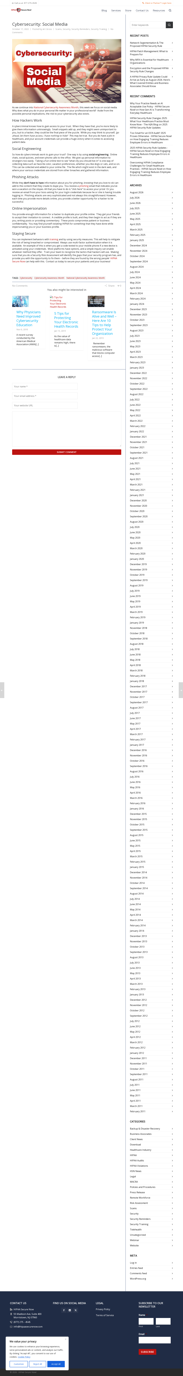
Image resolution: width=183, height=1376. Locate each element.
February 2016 (137, 803)
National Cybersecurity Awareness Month (56, 107)
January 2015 (137, 867)
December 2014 (138, 872)
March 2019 (136, 612)
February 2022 (137, 426)
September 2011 (139, 1074)
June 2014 (135, 904)
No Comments (20, 285)
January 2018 (137, 681)
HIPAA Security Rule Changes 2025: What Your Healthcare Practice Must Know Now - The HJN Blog (149, 121)
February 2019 (137, 617)
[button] (169, 25)
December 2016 (138, 750)
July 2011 (135, 1084)
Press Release (137, 1192)
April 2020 (135, 543)
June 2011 (135, 1090)
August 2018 (136, 644)
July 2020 (135, 527)
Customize (19, 1364)
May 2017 (135, 723)
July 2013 (135, 962)
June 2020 (135, 532)
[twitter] (75, 1310)
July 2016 (135, 776)
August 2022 (136, 394)
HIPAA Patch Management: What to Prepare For (149, 53)
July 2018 (135, 649)
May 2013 (135, 973)
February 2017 (137, 739)
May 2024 (135, 282)
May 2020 (135, 537)
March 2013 (136, 983)
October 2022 (137, 383)
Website (134, 1245)
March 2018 (136, 670)
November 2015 (138, 819)
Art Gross (47, 29)
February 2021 (137, 489)
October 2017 (137, 697)
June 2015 (135, 840)
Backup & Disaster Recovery (145, 1128)
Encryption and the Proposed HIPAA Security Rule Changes (149, 70)
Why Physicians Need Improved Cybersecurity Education (28, 318)
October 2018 (137, 633)
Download (135, 1144)
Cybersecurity (26, 278)
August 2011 (136, 1079)
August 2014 (136, 893)
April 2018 (135, 665)
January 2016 (137, 808)
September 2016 (139, 766)
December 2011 (138, 1058)
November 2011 (138, 1063)
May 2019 (135, 601)
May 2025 (135, 219)
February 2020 (137, 553)
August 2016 (136, 771)
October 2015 (137, 824)
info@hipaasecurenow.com (28, 1326)
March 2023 (136, 357)
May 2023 (135, 346)
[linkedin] (69, 1310)
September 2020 (139, 516)
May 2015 (135, 845)
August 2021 (136, 458)
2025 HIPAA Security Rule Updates (148, 126)
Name (143, 1315)
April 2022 (135, 415)
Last (158, 1326)
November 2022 (138, 378)
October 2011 (137, 1068)
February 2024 (137, 298)
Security (66, 29)
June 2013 (135, 968)
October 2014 (137, 883)
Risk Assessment (139, 1203)
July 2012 (135, 1021)
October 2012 (137, 1010)
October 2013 (137, 946)
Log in (133, 1262)
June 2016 (135, 782)
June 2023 (135, 341)
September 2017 (139, 702)
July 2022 (135, 399)
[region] (37, 1353)
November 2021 (138, 442)
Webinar (134, 1240)
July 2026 (135, 197)
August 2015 (136, 835)
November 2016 (138, 755)
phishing (84, 186)
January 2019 (137, 622)
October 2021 (137, 447)
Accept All (55, 1364)
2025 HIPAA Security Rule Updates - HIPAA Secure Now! (149, 149)
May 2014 (135, 909)
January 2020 (137, 559)
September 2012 (139, 1015)
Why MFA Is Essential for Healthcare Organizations (149, 61)
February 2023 (137, 362)
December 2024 (138, 245)
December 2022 (138, 373)
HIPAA (133, 1155)
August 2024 (136, 266)
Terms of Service (105, 1315)
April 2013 (135, 978)
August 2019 (136, 585)
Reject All (37, 1364)
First (141, 1326)
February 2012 (137, 1047)
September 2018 (139, 638)
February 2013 (137, 989)
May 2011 (135, 1095)
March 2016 (136, 798)
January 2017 (137, 744)
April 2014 (135, 914)
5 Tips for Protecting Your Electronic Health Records (66, 320)
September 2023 (139, 325)
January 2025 (137, 240)
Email (143, 1334)
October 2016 (137, 760)
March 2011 (136, 1106)
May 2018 (135, 659)
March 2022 (136, 420)
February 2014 (137, 925)
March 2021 (136, 484)
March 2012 (136, 1042)
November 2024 (138, 250)
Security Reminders (80, 29)
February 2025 (137, 234)
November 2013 (138, 941)
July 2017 (135, 713)
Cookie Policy (24, 1356)
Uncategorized (138, 1234)
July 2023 (135, 335)
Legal (133, 1176)
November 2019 (138, 569)
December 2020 (138, 500)
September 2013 (139, 952)
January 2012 (137, 1053)
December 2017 (138, 686)
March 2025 (136, 229)
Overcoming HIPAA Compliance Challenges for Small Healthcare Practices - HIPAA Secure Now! (147, 165)
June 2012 (135, 1026)
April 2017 (135, 728)
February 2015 (137, 861)
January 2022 (137, 431)
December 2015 (138, 813)
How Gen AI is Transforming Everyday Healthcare (150, 111)
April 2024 (135, 288)
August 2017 (136, 707)
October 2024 (137, 256)
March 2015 (136, 856)
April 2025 (135, 224)
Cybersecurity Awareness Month (49, 278)
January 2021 (137, 495)
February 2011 (137, 1111)
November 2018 (138, 628)
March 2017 (136, 734)
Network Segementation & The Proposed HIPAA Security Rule (146, 44)
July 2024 (135, 272)
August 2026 (136, 192)
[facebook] (63, 1310)
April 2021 (135, 479)
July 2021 (135, 463)
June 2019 (135, 596)
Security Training (99, 29)
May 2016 (135, 787)
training (54, 239)
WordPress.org (138, 1278)
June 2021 (135, 468)
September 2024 (139, 261)
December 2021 (138, 436)
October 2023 (137, 319)
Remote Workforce (140, 1197)
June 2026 (135, 203)
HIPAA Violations (139, 1165)
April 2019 (135, 606)
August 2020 (136, 521)
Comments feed (138, 1273)
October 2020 (137, 511)
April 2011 (135, 1100)
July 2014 (135, 898)
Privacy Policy (103, 1309)
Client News (136, 1139)
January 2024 (137, 304)
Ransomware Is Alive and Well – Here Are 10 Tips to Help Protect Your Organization (104, 323)
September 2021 (139, 452)
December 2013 (138, 936)
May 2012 (135, 1031)
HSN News (135, 1171)
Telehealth (136, 1229)
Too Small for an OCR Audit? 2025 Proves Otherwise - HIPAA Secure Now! (151, 134)
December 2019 (138, 564)
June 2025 (135, 213)
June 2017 (135, 718)
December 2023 (138, 309)
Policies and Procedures (142, 1187)
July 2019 (135, 590)
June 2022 (135, 404)
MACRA (134, 1181)
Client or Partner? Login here (158, 3)
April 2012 (135, 1037)
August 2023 (136, 330)
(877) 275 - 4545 (22, 1322)
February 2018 (137, 675)
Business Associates (141, 1134)
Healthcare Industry (140, 1149)
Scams (58, 29)
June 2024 (135, 277)
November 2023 (138, 314)
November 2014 (138, 877)
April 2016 (135, 792)
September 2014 (139, 888)
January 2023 (137, 367)
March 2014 (136, 920)
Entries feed (136, 1268)
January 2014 (137, 930)
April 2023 (135, 351)
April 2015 (135, 851)
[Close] (65, 1339)
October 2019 (137, 574)
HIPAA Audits (137, 1160)
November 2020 (138, 505)
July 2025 (135, 208)
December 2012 (138, 999)
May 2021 (135, 474)
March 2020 (136, 548)
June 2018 (135, 654)
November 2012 (138, 1005)
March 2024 (136, 293)
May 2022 (135, 410)
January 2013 (137, 994)
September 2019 (139, 580)
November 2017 (138, 691)
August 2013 (136, 957)
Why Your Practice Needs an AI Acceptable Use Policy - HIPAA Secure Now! (150, 106)
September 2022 (139, 389)
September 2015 (139, 829)
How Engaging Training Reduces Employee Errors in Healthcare (149, 141)
